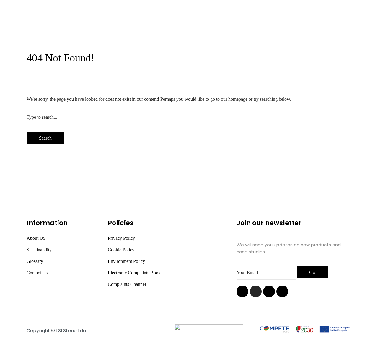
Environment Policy (126, 261)
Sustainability (39, 249)
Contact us (188, 28)
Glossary (35, 261)
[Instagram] (256, 291)
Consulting (251, 12)
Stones (160, 12)
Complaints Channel (127, 284)
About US (36, 238)
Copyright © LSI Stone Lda (56, 330)
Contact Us (37, 272)
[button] (342, 20)
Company (123, 12)
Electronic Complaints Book (134, 272)
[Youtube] (282, 291)
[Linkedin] (242, 291)
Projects (191, 12)
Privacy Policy (121, 238)
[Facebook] (269, 291)
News (220, 12)
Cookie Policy (121, 249)
